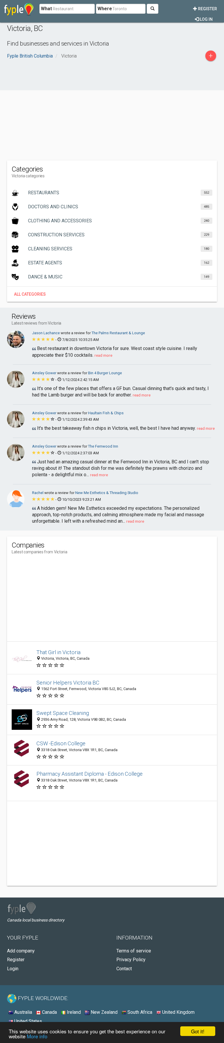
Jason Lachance (46, 333)
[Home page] (19, 8)
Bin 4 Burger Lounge (105, 373)
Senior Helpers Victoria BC (67, 683)
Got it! (197, 1031)
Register (207, 8)
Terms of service (133, 951)
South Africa (139, 1012)
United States (27, 1021)
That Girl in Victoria (58, 652)
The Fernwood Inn (103, 446)
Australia (22, 1012)
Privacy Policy (131, 959)
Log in (206, 19)
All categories (30, 294)
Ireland (73, 1012)
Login (12, 968)
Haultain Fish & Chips (106, 413)
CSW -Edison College (60, 743)
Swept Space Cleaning (62, 713)
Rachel (38, 493)
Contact (124, 968)
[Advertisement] (112, 114)
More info (37, 1036)
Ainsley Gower (44, 373)
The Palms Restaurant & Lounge (118, 333)
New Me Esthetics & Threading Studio (106, 493)
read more (103, 355)
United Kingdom (178, 1012)
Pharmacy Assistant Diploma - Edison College (89, 774)
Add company (21, 951)
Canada (49, 1012)
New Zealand (104, 1012)
